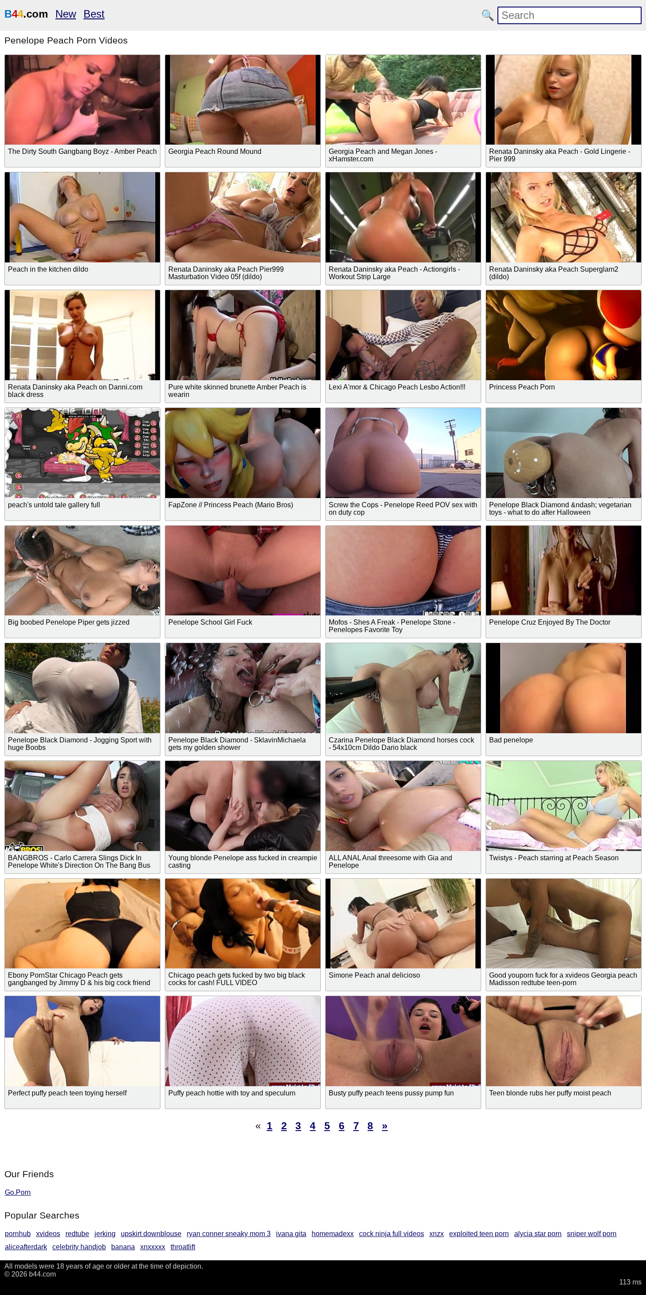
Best (94, 14)
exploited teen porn (479, 1233)
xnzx (436, 1233)
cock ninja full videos (391, 1233)
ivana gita (291, 1233)
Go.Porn (18, 1192)
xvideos (48, 1233)
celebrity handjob (79, 1247)
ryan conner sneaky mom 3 (229, 1233)
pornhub (18, 1233)
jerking (105, 1233)
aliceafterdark (26, 1247)
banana (123, 1247)
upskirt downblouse (151, 1233)
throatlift (183, 1247)
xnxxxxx (152, 1247)
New (65, 14)
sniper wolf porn (592, 1233)
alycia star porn (538, 1233)
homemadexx (333, 1233)
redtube (77, 1233)
